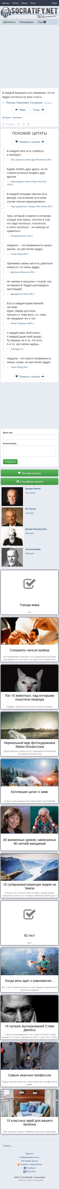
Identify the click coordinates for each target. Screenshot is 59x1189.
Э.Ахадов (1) (17, 348)
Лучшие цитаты (31, 473)
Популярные (26, 22)
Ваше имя (8, 432)
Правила (29, 1153)
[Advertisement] (29, 56)
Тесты (33, 3)
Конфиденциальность (29, 1157)
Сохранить (10, 461)
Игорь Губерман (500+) (22, 323)
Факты (24, 3)
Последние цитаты (29, 1160)
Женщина (6, 117)
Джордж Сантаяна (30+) (22, 293)
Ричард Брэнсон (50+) (22, 235)
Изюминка (17, 117)
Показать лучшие (29, 141)
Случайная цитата (31, 481)
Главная (6, 1145)
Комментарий (9, 443)
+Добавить (9, 22)
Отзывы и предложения (31, 1164)
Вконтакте (31, 1171)
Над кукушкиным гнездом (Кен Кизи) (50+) (31, 206)
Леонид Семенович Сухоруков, (29, 102)
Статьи (15, 3)
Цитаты (5, 3)
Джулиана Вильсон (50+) (23, 271)
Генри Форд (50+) (19, 253)
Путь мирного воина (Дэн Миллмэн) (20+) (31, 159)
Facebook (31, 1167)
